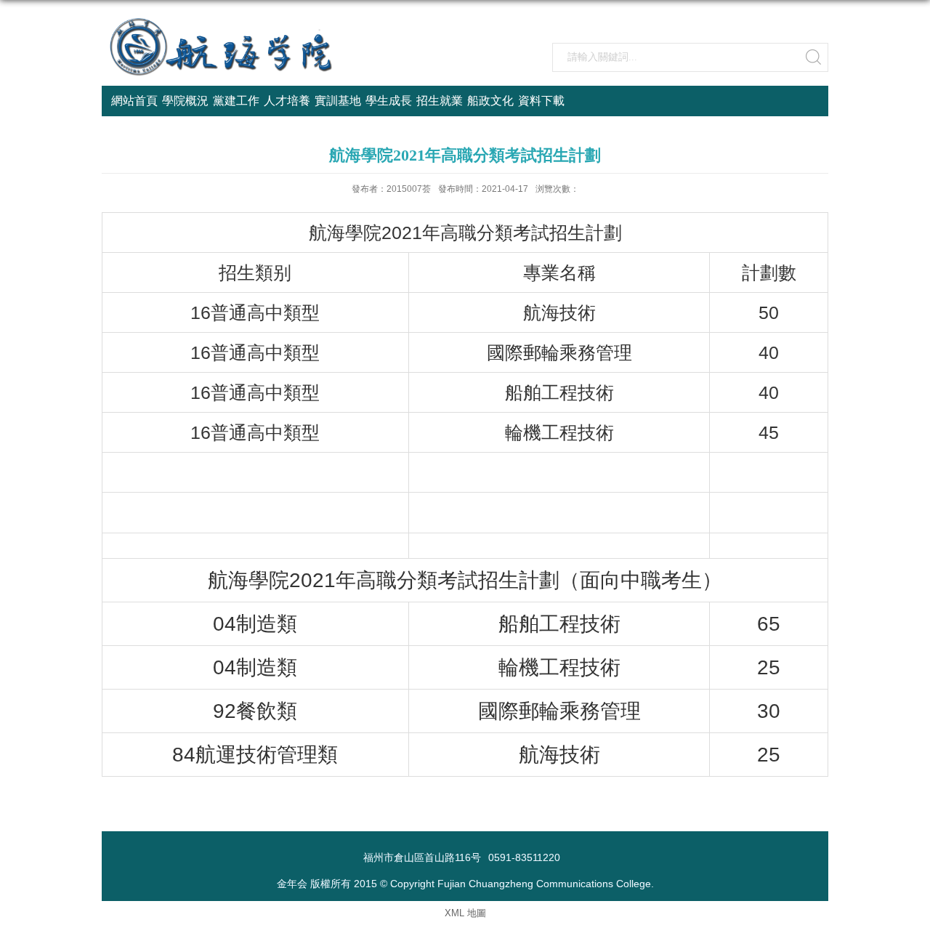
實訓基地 (338, 100)
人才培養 (287, 100)
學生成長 (388, 100)
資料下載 (541, 100)
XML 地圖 (465, 913)
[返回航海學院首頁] (221, 22)
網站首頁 (134, 100)
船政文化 (490, 100)
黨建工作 (236, 100)
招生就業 (439, 100)
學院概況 (185, 100)
